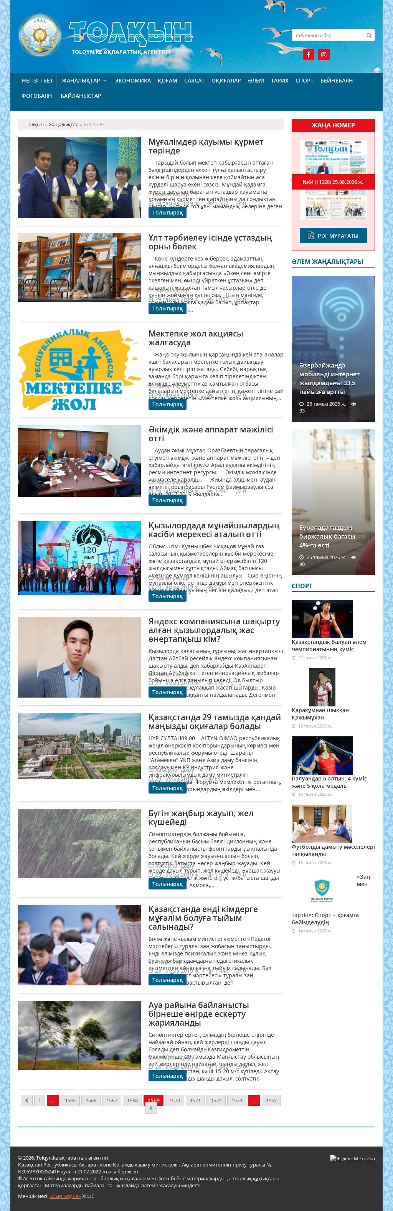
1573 (236, 1100)
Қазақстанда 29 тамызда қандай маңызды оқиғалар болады (215, 721)
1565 (70, 1100)
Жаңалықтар (81, 80)
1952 (271, 1100)
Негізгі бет (37, 80)
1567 (111, 1100)
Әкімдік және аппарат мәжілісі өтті (211, 434)
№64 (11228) (333, 181)
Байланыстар (81, 95)
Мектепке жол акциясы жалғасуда (196, 338)
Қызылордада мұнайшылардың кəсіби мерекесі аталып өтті (214, 530)
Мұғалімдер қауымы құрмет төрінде (206, 146)
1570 (174, 1100)
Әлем (256, 80)
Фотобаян (36, 95)
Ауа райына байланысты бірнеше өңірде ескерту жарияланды (199, 1014)
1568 (132, 1100)
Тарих (280, 80)
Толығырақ (167, 212)
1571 (195, 1100)
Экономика (133, 80)
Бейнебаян (336, 80)
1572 (216, 1100)
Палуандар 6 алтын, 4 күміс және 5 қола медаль (329, 782)
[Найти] (369, 35)
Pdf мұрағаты (338, 235)
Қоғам (167, 80)
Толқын (151, 35)
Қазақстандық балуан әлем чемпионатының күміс (329, 645)
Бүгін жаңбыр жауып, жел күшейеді (201, 817)
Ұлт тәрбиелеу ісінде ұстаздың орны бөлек (210, 242)
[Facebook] (308, 54)
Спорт (305, 80)
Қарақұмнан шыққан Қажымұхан (320, 713)
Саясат (194, 80)
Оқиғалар (226, 80)
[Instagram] (324, 54)
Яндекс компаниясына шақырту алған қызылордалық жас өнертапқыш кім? (214, 630)
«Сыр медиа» (65, 1196)
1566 (91, 1100)
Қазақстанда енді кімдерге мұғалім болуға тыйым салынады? (203, 918)
